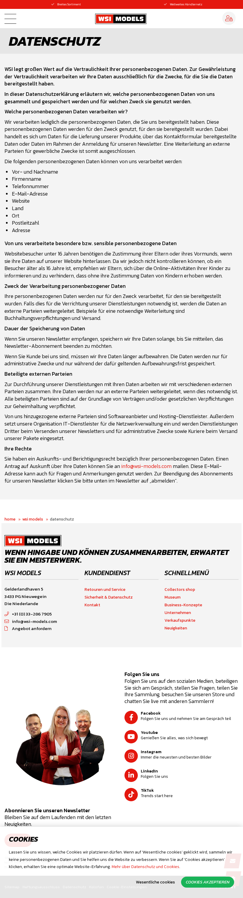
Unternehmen (177, 613)
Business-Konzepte (183, 605)
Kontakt (92, 605)
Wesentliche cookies (155, 882)
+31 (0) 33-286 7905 (32, 613)
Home (9, 519)
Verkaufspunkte (179, 620)
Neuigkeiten (175, 628)
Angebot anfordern (32, 628)
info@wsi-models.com (146, 466)
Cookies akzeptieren (207, 882)
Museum (172, 597)
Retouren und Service (104, 589)
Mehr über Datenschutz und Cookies (145, 867)
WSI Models (32, 519)
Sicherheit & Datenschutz (108, 597)
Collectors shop (179, 589)
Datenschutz (62, 519)
